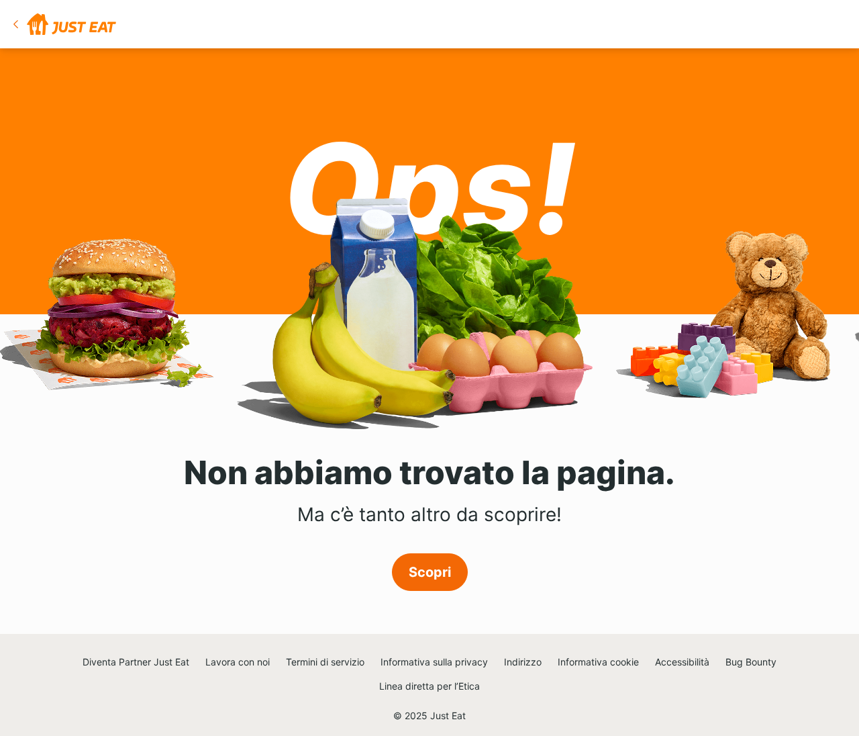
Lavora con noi (237, 662)
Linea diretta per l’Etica (429, 686)
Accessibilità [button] (682, 662)
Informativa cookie (598, 662)
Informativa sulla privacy (434, 662)
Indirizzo (523, 662)
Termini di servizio (325, 662)
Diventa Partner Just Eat (136, 662)
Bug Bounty (750, 662)
